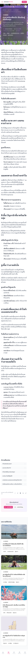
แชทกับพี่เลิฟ (9, 507)
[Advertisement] (14, 438)
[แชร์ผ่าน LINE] (9, 38)
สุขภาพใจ (10, 10)
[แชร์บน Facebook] (6, 38)
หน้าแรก (4, 10)
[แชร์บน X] (11, 38)
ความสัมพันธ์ (15, 10)
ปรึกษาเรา (24, 2)
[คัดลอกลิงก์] (14, 38)
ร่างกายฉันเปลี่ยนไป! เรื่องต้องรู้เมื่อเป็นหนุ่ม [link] (12, 11)
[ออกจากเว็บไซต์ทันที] (25, 6)
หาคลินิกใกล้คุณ (20, 507)
